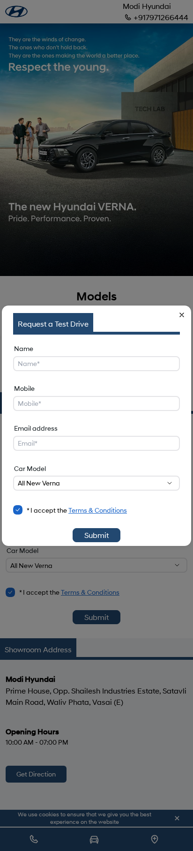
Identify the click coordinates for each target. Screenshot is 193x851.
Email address (36, 428)
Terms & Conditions (97, 510)
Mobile (24, 388)
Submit (96, 534)
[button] (181, 314)
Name (23, 348)
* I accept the (77, 510)
